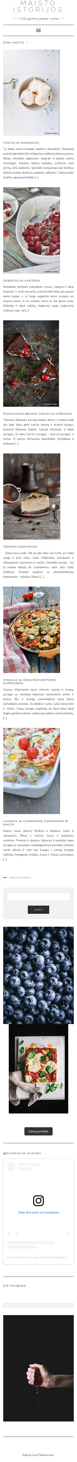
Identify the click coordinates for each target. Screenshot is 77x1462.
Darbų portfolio (38, 1131)
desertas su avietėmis (21, 280)
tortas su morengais (21, 142)
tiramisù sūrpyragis (20, 546)
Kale (25, 1455)
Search (38, 909)
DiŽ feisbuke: (15, 1285)
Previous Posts (20, 877)
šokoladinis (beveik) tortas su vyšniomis (37, 413)
